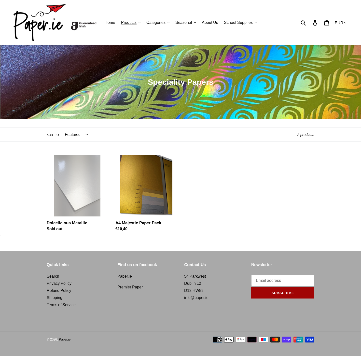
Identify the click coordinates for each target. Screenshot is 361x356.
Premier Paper (130, 287)
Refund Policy (59, 290)
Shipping (54, 298)
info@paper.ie (196, 298)
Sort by (53, 135)
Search (53, 276)
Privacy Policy (59, 283)
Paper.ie (124, 276)
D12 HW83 (194, 290)
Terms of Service (61, 305)
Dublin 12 (192, 283)
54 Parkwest (195, 276)
